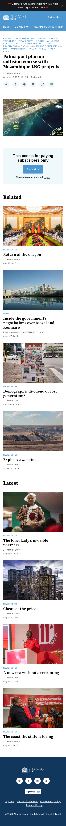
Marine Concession (47, 46)
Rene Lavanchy (12, 332)
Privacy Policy (34, 805)
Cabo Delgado (11, 43)
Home (6, 27)
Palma (32, 49)
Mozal (7, 313)
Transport (26, 41)
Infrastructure (31, 38)
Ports (7, 51)
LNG (31, 46)
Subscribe (54, 17)
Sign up (9, 801)
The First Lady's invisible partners (25, 542)
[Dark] (37, 17)
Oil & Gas (49, 38)
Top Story (9, 41)
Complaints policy (50, 801)
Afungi (40, 41)
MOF (5, 49)
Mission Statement (27, 801)
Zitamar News (11, 73)
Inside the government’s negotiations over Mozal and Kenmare (28, 323)
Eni (49, 43)
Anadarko (53, 41)
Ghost (49, 814)
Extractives (10, 38)
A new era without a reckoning (31, 672)
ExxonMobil (10, 46)
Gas (23, 46)
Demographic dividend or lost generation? (30, 393)
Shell (42, 49)
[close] (62, 5)
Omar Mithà (18, 49)
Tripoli (58, 814)
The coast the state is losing (28, 736)
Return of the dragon (22, 254)
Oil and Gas (22, 27)
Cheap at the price (19, 609)
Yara (52, 49)
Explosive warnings (20, 459)
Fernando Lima (34, 332)
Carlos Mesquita (34, 43)
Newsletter (10, 250)
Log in (47, 177)
